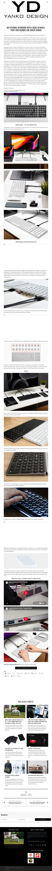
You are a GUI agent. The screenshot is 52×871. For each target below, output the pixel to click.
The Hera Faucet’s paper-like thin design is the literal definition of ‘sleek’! (37, 802)
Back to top (7, 869)
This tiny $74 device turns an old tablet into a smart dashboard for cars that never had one (37, 721)
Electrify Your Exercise (34, 748)
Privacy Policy (42, 841)
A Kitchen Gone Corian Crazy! (35, 775)
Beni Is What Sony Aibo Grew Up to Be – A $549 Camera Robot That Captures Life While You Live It (14, 721)
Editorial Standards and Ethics (33, 841)
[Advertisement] (26, 22)
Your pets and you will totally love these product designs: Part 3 (15, 802)
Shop (29, 795)
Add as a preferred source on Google (27, 667)
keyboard (23, 795)
